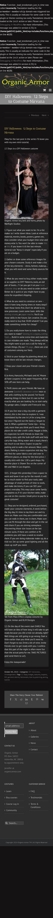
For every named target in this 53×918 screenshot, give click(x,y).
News (33, 743)
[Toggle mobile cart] (44, 90)
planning (38, 677)
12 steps (24, 674)
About (33, 730)
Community (11, 810)
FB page (29, 347)
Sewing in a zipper (31, 333)
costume (37, 674)
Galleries (35, 736)
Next (44, 115)
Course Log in (12, 804)
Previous (35, 115)
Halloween (24, 677)
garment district (13, 677)
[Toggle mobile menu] (50, 90)
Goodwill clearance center (26, 391)
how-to (31, 677)
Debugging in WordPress (11, 24)
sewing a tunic (11, 314)
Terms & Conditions (35, 806)
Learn (8, 791)
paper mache (27, 314)
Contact (34, 749)
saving (45, 677)
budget (30, 674)
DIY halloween (34, 672)
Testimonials (36, 797)
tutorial (7, 680)
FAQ (33, 791)
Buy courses (11, 797)
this (45, 243)
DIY (5, 677)
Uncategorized (9, 674)
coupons (44, 674)
